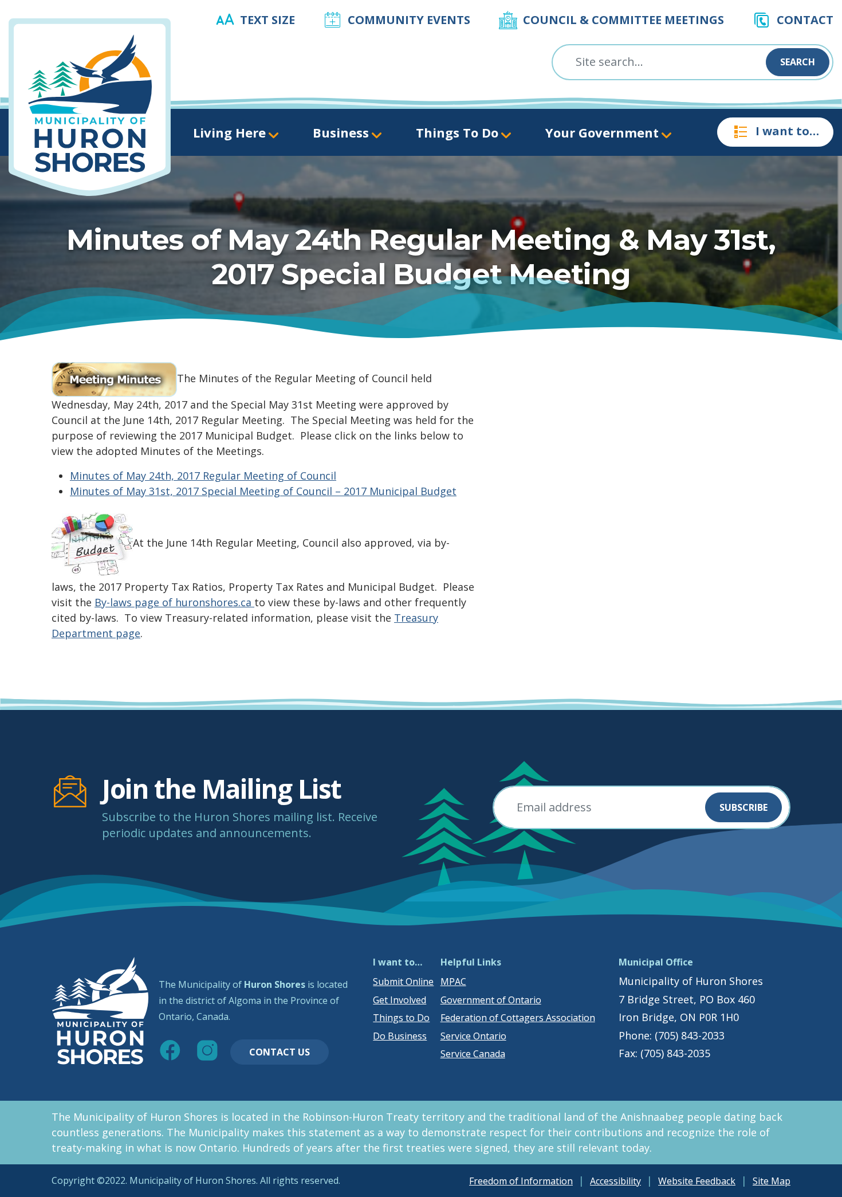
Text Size (267, 20)
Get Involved (399, 1000)
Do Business (400, 1036)
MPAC (453, 981)
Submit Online (403, 981)
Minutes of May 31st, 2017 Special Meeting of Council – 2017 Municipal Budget (263, 491)
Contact (805, 20)
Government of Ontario (490, 1000)
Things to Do (401, 1017)
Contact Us (279, 1052)
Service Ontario (473, 1036)
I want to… (787, 131)
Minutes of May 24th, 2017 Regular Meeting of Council (203, 475)
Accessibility (615, 1181)
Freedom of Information (521, 1181)
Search (797, 62)
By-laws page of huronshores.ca (174, 602)
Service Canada (472, 1053)
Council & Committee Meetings (623, 20)
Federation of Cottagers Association (517, 1017)
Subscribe (743, 807)
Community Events (409, 20)
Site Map (771, 1181)
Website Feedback (696, 1181)
